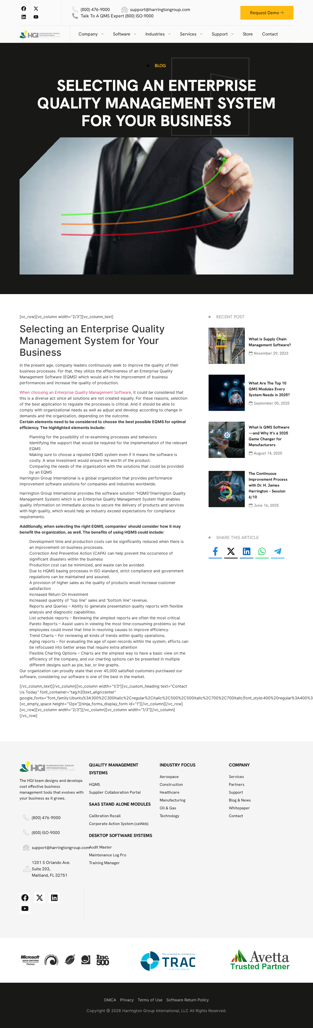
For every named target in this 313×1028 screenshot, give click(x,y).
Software (121, 34)
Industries (155, 34)
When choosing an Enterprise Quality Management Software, (76, 392)
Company (88, 34)
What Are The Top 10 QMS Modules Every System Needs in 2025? (269, 389)
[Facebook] (24, 8)
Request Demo (264, 12)
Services (188, 34)
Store (248, 34)
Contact (270, 34)
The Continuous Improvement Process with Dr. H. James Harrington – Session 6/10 (268, 485)
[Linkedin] (24, 17)
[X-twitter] (36, 8)
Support (220, 34)
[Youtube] (36, 17)
